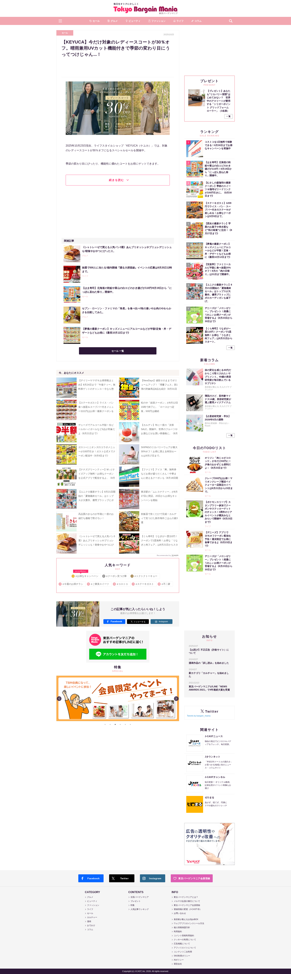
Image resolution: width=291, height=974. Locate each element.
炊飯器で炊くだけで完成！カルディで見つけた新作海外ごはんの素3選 (159, 518)
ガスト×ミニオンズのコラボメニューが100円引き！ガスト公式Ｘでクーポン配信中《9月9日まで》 (96, 451)
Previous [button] (59, 698)
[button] (60, 21)
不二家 (164, 584)
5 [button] (125, 724)
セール (65, 33)
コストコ (121, 584)
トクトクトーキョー (144, 576)
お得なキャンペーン (85, 575)
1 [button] (105, 724)
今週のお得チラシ (71, 584)
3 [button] (115, 724)
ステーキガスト (143, 584)
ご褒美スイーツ (98, 584)
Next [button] (176, 698)
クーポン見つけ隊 (115, 576)
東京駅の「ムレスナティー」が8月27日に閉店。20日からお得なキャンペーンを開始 (159, 496)
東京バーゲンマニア (145, 8)
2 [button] (110, 724)
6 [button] (130, 724)
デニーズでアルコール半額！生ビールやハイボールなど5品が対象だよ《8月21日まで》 (96, 429)
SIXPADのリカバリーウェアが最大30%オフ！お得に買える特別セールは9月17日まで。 (159, 451)
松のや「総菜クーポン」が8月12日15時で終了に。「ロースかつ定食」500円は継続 (159, 406)
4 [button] (120, 724)
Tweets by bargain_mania (199, 716)
